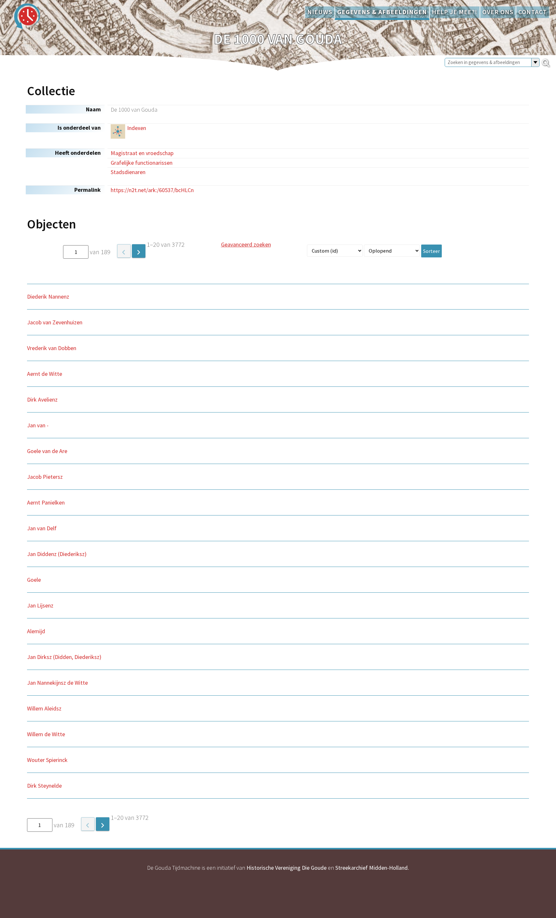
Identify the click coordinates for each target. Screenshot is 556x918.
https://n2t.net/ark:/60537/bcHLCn (152, 190)
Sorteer (431, 251)
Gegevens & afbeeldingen (382, 12)
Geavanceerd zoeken (246, 244)
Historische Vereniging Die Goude (286, 867)
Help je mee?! (454, 12)
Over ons (498, 12)
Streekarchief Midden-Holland (371, 867)
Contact (532, 12)
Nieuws (319, 12)
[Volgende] (138, 251)
